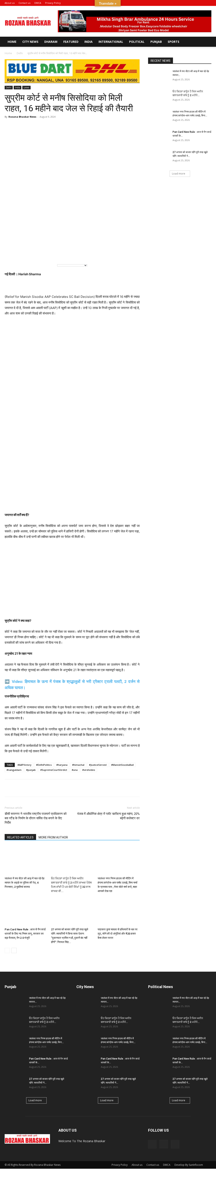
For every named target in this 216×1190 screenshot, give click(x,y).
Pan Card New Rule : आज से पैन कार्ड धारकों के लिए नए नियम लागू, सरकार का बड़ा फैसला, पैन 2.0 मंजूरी (25, 933)
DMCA (37, 2)
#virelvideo (88, 769)
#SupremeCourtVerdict (53, 769)
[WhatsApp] (9, 788)
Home (12, 42)
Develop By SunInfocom (188, 1165)
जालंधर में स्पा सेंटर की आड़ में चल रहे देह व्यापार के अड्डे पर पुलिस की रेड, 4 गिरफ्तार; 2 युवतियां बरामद (24, 882)
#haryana (62, 764)
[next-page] (14, 950)
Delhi (20, 53)
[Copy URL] (47, 788)
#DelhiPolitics (44, 764)
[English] (11, 253)
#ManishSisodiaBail (122, 764)
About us (10, 2)
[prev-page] (7, 950)
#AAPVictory (24, 764)
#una (75, 769)
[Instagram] (201, 3)
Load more (178, 173)
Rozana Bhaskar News (22, 116)
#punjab (31, 769)
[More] (140, 126)
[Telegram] (28, 788)
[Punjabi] (28, 253)
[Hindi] (20, 253)
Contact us (24, 2)
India (88, 42)
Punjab (156, 42)
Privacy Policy (53, 2)
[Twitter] (38, 788)
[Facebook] (194, 3)
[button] (188, 2)
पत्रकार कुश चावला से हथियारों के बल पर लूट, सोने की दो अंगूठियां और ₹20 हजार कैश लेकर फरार (118, 933)
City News (30, 42)
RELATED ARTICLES (20, 837)
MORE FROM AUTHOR (53, 837)
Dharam (50, 42)
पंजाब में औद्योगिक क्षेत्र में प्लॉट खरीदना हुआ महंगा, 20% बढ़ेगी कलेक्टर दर (108, 816)
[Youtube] (208, 3)
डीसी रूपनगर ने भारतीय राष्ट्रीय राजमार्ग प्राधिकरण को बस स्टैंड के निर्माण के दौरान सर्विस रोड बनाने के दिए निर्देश (35, 818)
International (111, 42)
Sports (173, 42)
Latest (26, 87)
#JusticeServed (98, 764)
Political (136, 42)
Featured (70, 42)
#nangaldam (14, 769)
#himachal (78, 764)
